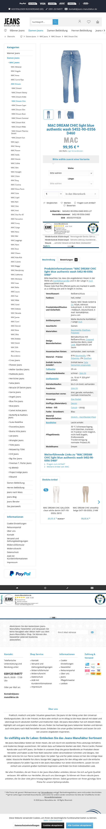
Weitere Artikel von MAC (57, 466)
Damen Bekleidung (16, 483)
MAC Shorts (15, 351)
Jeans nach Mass (14, 492)
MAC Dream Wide (19, 127)
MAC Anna (15, 75)
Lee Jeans (13, 435)
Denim (74, 403)
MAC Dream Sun (18, 137)
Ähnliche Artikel (50, 479)
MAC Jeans (14, 62)
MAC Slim (14, 167)
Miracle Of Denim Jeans (20, 387)
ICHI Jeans (14, 454)
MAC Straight (16, 172)
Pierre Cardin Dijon (36, 756)
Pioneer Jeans (15, 365)
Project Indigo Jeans (18, 472)
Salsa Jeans (14, 383)
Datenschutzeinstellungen (27, 825)
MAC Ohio (15, 334)
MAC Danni (15, 343)
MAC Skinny (15, 146)
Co (72, 304)
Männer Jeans (13, 53)
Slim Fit (82, 373)
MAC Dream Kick (18, 122)
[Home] (5, 30)
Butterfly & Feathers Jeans (18, 416)
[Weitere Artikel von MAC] (71, 140)
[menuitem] (98, 22)
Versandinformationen (53, 797)
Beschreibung (48, 259)
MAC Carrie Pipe (17, 80)
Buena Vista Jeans (17, 431)
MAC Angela (16, 71)
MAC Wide (15, 300)
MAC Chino (15, 176)
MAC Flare (15, 244)
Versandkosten (47, 792)
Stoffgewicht (52, 378)
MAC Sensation (17, 219)
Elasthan (86, 330)
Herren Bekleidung (15, 487)
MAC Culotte (16, 262)
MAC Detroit (16, 326)
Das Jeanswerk (13, 506)
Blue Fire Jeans (16, 401)
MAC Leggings (16, 240)
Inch (91, 280)
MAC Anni (15, 210)
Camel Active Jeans (18, 410)
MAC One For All (17, 214)
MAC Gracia (15, 159)
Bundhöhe (51, 422)
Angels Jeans (15, 396)
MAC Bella (15, 287)
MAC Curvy (15, 223)
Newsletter (66, 667)
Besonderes (15, 356)
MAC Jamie (15, 317)
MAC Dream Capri (19, 105)
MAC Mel (14, 236)
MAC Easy (15, 180)
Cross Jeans (14, 360)
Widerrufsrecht (14, 548)
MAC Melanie (16, 67)
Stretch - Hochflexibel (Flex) (83, 417)
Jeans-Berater (13, 501)
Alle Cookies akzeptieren (79, 825)
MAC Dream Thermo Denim (19, 132)
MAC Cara (15, 193)
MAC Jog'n (15, 142)
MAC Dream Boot (19, 114)
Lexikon (64, 683)
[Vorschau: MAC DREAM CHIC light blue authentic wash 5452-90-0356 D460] (48, 114)
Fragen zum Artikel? (86, 202)
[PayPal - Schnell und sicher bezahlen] (20, 573)
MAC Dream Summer (20, 118)
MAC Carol (15, 304)
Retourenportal (14, 527)
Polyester (75, 332)
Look (73, 344)
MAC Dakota (16, 309)
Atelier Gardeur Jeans (19, 369)
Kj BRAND (13, 467)
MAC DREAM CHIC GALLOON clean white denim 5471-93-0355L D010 (56, 510)
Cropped (90, 339)
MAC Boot (15, 249)
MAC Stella (15, 155)
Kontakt (10, 534)
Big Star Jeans (15, 458)
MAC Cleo (15, 206)
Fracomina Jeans (17, 426)
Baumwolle (76, 330)
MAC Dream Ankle (19, 97)
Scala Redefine (16, 422)
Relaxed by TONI (17, 449)
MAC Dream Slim (18, 109)
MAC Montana (16, 279)
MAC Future (15, 150)
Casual (74, 407)
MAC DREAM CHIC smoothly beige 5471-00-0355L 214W (85, 509)
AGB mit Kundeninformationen (17, 557)
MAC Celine (15, 163)
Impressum (12, 562)
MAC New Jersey (17, 270)
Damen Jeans (13, 58)
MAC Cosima (16, 185)
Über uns (11, 531)
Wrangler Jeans (16, 440)
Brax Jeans (14, 405)
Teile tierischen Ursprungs (81, 363)
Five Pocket (76, 399)
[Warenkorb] (98, 23)
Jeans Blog (12, 497)
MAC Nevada (16, 313)
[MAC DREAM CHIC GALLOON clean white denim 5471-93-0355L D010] (56, 495)
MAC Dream (16, 84)
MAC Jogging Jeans (56, 759)
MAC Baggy (15, 266)
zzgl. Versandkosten (75, 151)
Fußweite (50, 369)
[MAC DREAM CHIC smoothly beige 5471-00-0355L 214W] (85, 495)
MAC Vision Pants (17, 189)
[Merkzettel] (89, 23)
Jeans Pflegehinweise (68, 678)
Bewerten (71, 205)
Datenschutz (13, 552)
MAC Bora (15, 330)
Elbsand (13, 476)
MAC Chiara (15, 253)
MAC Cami (15, 321)
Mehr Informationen (53, 820)
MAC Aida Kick (16, 257)
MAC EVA (14, 347)
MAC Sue (14, 296)
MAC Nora (15, 232)
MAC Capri (15, 197)
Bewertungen (68, 259)
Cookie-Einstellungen (16, 523)
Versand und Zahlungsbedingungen (17, 539)
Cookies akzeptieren (53, 825)
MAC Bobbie (16, 339)
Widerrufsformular (15, 544)
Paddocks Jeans (16, 374)
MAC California (17, 274)
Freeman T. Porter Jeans (20, 463)
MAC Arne (12, 756)
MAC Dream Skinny (19, 92)
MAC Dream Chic (19, 101)
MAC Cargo (15, 227)
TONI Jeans (14, 445)
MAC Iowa (15, 283)
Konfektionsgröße (61, 280)
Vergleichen (51, 202)
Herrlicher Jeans (16, 378)
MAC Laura (15, 292)
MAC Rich (14, 202)
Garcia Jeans (15, 392)
